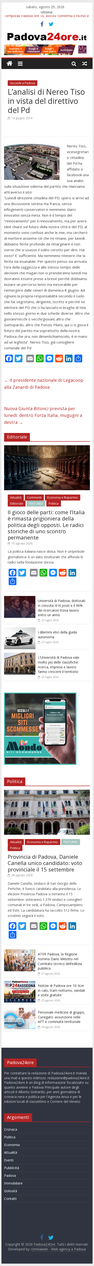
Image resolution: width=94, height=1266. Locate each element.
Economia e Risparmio (62, 497)
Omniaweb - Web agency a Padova (58, 1249)
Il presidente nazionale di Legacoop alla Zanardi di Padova (43, 383)
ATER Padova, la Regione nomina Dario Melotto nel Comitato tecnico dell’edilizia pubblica (60, 961)
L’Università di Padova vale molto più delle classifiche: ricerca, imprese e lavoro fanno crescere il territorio (58, 664)
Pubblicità (11, 1168)
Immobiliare (13, 1183)
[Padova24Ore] (9, 63)
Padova (10, 1175)
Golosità (10, 1191)
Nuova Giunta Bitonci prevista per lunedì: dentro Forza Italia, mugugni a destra (43, 415)
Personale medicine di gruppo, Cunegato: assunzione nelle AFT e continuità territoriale (61, 1017)
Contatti (10, 1198)
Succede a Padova (22, 83)
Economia (12, 1144)
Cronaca (10, 1129)
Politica (54, 503)
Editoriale (16, 503)
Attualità (15, 497)
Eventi (8, 1160)
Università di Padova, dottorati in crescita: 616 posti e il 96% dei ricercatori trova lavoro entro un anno (61, 607)
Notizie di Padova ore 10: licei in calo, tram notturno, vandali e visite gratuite (61, 990)
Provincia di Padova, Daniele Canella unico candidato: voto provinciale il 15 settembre (45, 863)
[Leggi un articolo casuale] (84, 63)
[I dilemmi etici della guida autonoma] (19, 630)
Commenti (34, 497)
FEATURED (36, 503)
